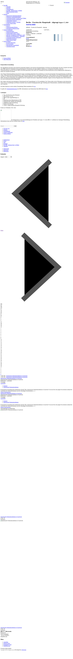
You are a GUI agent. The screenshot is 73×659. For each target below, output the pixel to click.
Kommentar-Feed (7, 644)
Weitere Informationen (6, 392)
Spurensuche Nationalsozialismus (13, 15)
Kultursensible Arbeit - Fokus (13, 33)
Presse (4, 141)
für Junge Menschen (10, 42)
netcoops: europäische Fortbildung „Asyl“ (15, 35)
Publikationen (6, 139)
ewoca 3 (8, 26)
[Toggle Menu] (1, 3)
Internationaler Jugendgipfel (12, 45)
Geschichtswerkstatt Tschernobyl (13, 19)
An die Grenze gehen (11, 23)
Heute (2, 230)
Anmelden (5, 642)
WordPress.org (6, 646)
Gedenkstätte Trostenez (11, 20)
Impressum (5, 150)
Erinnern (5, 14)
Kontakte (5, 143)
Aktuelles (8, 6)
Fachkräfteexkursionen (11, 38)
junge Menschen (7, 59)
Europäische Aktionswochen (12, 28)
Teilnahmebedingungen (12, 88)
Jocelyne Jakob (30, 24)
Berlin (27, 38)
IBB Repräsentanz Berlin (12, 11)
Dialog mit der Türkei (11, 40)
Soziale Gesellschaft (7, 29)
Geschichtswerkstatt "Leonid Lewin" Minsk (16, 18)
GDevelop (23, 649)
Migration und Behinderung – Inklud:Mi (15, 36)
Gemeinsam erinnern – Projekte (13, 22)
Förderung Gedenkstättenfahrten (13, 17)
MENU (2, 1)
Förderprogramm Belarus (12, 27)
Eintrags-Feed (6, 643)
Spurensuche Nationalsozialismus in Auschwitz (16, 375)
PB (31, 46)
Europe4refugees (10, 31)
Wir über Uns (6, 128)
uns (35, 86)
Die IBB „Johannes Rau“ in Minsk (14, 10)
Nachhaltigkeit (6, 24)
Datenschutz (6, 148)
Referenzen (6, 151)
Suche (7, 13)
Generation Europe (10, 46)
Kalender (8, 8)
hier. (23, 121)
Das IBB (5, 5)
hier (47, 88)
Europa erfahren (7, 41)
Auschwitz (3, 383)
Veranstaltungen (9, 9)
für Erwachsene (9, 44)
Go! (15, 126)
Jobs (4, 142)
